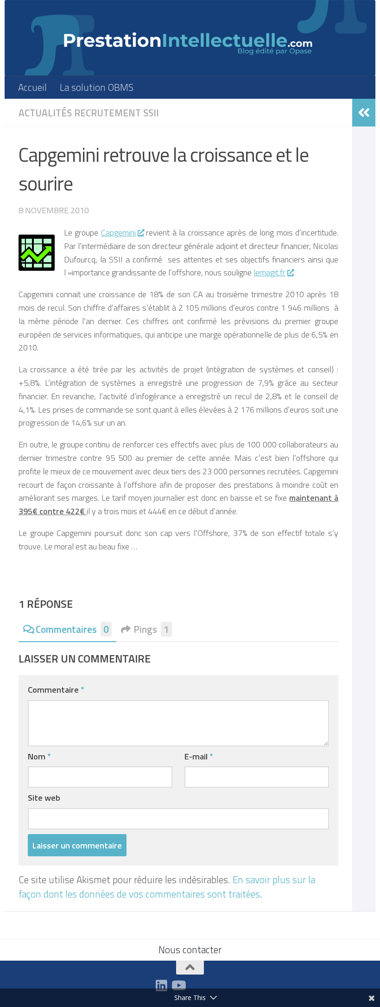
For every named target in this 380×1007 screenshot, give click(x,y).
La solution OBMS (96, 87)
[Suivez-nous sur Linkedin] (161, 985)
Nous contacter (190, 949)
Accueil (32, 87)
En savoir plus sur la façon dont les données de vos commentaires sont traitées (167, 886)
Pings (151, 629)
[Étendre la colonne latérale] (363, 113)
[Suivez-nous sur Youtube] (177, 985)
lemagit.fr (269, 272)
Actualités (45, 112)
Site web (44, 797)
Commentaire (56, 689)
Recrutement (107, 112)
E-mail (198, 756)
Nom (39, 756)
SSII (151, 112)
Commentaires (72, 629)
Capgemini (118, 232)
